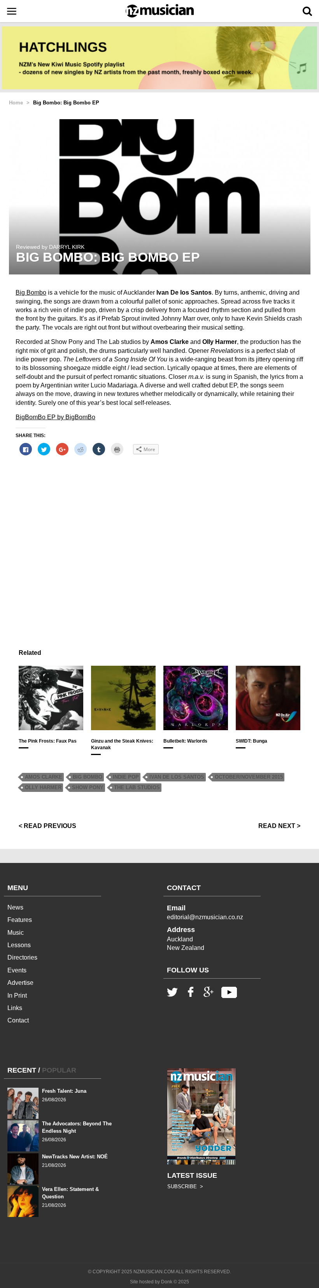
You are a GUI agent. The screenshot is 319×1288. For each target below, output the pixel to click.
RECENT (21, 1070)
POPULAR (59, 1070)
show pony (87, 787)
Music (15, 932)
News (15, 907)
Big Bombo (31, 292)
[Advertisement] (159, 548)
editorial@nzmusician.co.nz (205, 917)
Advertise (20, 982)
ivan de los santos (176, 777)
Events (16, 970)
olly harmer (43, 787)
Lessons (19, 945)
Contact (18, 1020)
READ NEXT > (279, 826)
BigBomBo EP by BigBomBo (55, 417)
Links (14, 1008)
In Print (17, 995)
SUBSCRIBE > (185, 1186)
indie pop (126, 777)
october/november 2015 (249, 777)
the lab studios (137, 787)
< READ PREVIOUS (47, 826)
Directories (22, 957)
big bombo (87, 777)
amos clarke (43, 777)
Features (19, 920)
